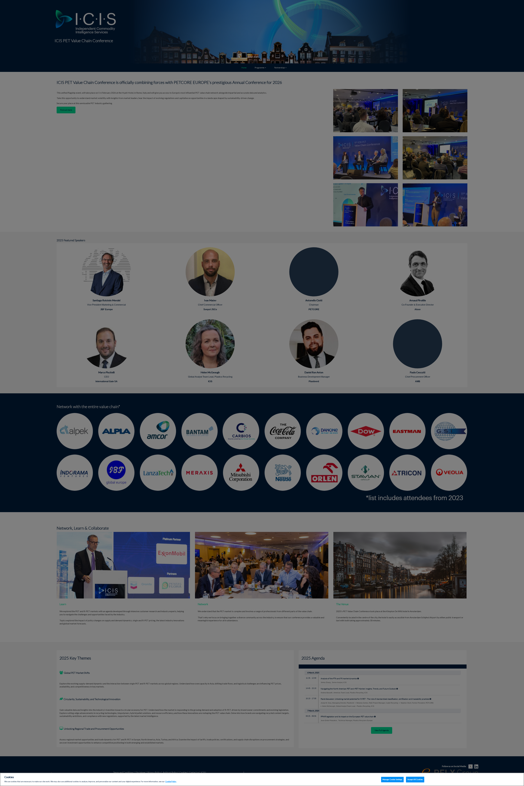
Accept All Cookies (415, 779)
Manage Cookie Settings (392, 779)
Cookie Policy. (170, 781)
